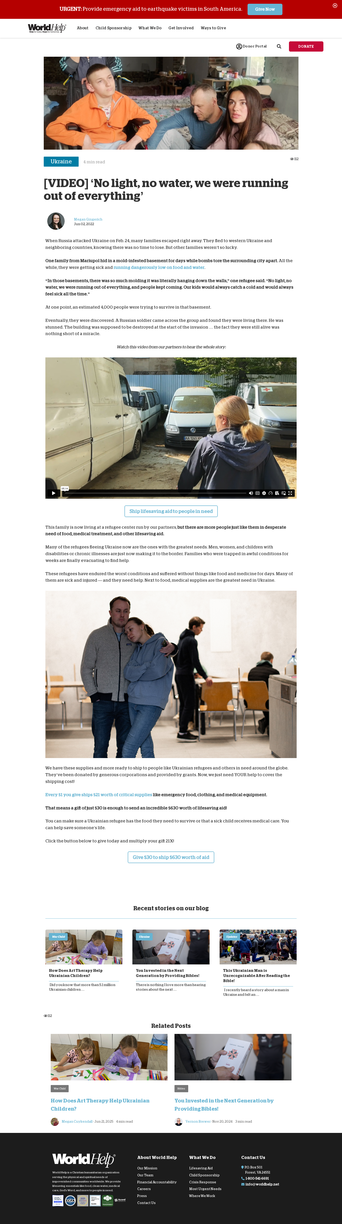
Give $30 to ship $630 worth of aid (171, 857)
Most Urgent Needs (205, 1189)
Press (142, 1196)
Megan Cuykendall (77, 1121)
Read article (84, 947)
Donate (306, 46)
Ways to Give (213, 28)
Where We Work (202, 1196)
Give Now (265, 9)
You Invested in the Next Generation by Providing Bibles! (167, 973)
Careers (144, 1189)
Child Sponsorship (113, 28)
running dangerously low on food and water (159, 267)
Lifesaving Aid (201, 1168)
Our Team (145, 1175)
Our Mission (147, 1168)
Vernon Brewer (198, 1121)
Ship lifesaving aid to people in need (171, 511)
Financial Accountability (157, 1182)
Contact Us (146, 1202)
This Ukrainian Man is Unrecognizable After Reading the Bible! (256, 976)
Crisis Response (202, 1182)
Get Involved (181, 28)
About (83, 28)
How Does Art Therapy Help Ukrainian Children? (76, 973)
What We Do (149, 28)
